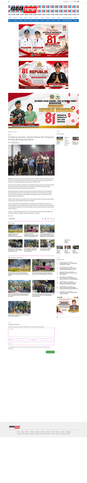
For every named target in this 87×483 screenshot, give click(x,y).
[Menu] (9, 1)
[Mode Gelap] (78, 1)
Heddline (68, 432)
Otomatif (36, 17)
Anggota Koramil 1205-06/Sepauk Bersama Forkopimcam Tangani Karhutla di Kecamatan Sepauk (15, 235)
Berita (10, 17)
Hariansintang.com (15, 142)
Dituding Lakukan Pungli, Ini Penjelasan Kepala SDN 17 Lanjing (68, 264)
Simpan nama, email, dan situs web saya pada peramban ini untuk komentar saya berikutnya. (29, 347)
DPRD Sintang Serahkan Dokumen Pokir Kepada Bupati (68, 273)
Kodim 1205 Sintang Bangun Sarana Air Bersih (67, 241)
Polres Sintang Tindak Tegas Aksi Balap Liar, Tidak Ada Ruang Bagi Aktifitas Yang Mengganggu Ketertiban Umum (15, 250)
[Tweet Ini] (45, 219)
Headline (47, 17)
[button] (75, 1)
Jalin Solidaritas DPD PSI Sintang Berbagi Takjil (45, 249)
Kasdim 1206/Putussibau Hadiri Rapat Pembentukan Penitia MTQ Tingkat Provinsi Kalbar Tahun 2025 (68, 283)
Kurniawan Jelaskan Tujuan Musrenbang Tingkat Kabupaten (68, 293)
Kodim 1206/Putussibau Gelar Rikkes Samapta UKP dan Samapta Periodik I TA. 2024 (69, 288)
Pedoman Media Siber (67, 17)
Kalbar (20, 17)
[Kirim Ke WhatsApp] (54, 219)
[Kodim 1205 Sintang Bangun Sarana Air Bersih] (68, 188)
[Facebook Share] (43, 219)
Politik (42, 17)
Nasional (15, 17)
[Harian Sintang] (23, 9)
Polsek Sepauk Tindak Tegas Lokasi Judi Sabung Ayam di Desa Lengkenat (30, 250)
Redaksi (58, 17)
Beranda (75, 17)
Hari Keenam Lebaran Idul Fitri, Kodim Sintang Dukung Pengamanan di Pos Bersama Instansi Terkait (68, 269)
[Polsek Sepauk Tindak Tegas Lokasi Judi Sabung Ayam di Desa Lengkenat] (31, 243)
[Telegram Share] (51, 219)
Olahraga (58, 432)
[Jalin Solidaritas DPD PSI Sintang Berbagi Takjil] (47, 243)
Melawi (31, 17)
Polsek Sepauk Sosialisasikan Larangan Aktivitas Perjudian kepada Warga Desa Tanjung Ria (68, 252)
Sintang (26, 17)
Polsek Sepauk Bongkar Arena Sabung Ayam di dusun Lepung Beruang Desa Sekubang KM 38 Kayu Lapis (47, 235)
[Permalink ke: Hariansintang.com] (9, 142)
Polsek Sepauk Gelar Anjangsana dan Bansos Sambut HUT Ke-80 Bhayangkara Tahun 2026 (31, 235)
